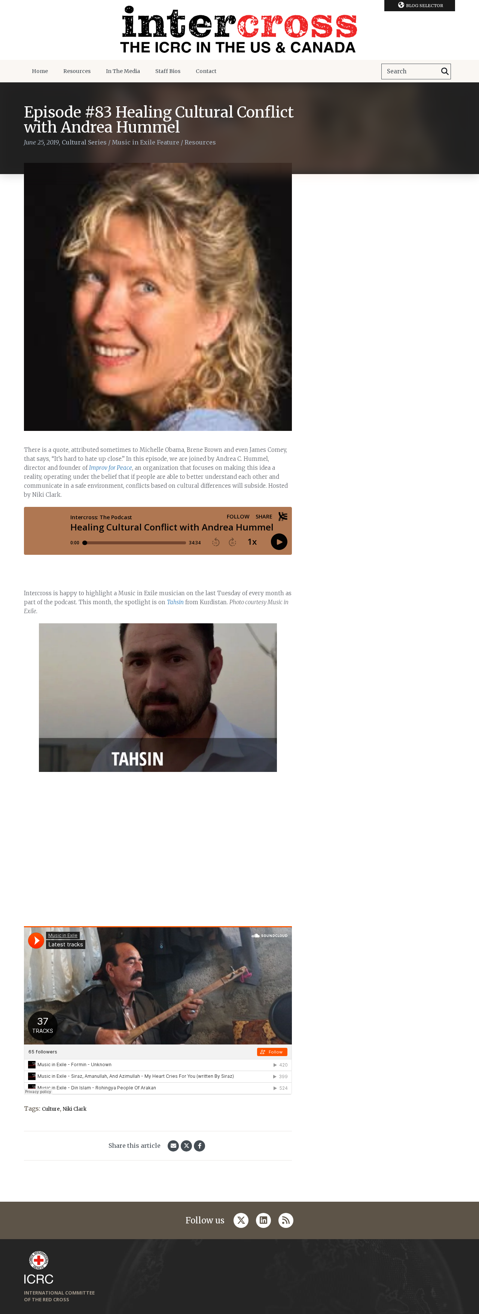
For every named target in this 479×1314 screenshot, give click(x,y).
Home (40, 71)
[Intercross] (239, 30)
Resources (77, 71)
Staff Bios (167, 71)
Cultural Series (84, 142)
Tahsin (175, 602)
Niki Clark (74, 1109)
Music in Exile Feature (145, 142)
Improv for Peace (110, 467)
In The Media (123, 71)
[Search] (445, 71)
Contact (206, 71)
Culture (51, 1109)
